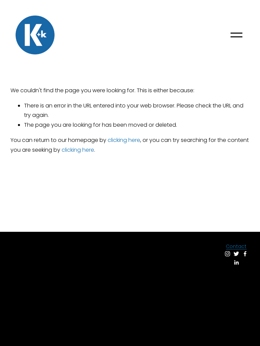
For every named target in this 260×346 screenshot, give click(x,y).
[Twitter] (236, 253)
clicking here (124, 140)
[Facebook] (245, 253)
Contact (236, 246)
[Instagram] (227, 253)
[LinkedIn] (236, 262)
